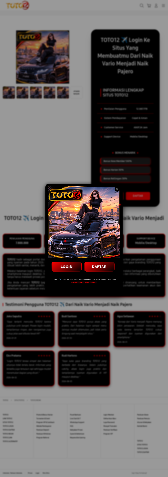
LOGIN (67, 266)
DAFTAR (99, 266)
